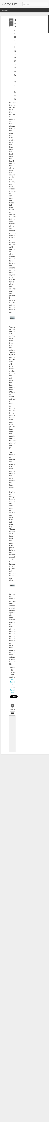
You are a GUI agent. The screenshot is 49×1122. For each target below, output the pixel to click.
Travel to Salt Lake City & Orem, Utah (15, 59)
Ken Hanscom (12, 681)
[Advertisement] (28, 55)
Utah (12, 692)
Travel (12, 690)
